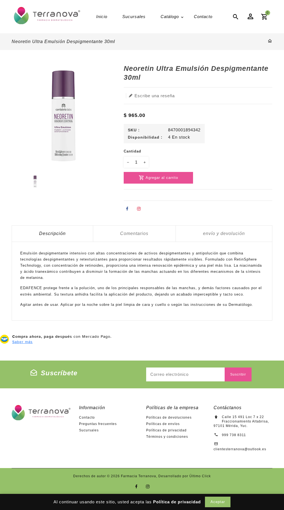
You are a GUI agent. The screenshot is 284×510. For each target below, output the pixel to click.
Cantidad (132, 151)
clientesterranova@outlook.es (240, 449)
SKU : (134, 130)
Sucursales (89, 430)
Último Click (200, 476)
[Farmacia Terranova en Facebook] (136, 486)
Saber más (22, 341)
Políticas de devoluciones (169, 417)
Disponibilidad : (145, 137)
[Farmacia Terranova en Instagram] (148, 486)
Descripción (52, 233)
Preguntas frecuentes (98, 424)
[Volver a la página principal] (270, 41)
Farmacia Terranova (138, 476)
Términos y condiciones (167, 437)
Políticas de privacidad (166, 430)
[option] (35, 181)
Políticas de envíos (163, 424)
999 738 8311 (234, 435)
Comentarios (134, 233)
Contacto (87, 417)
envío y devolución (224, 233)
